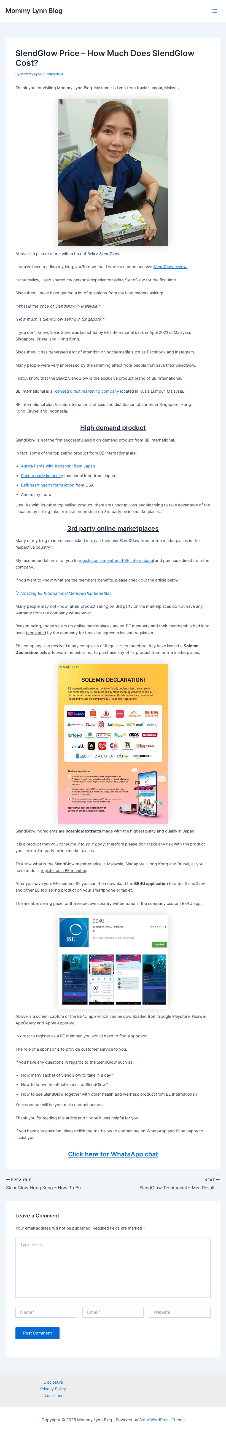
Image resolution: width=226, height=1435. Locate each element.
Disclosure (53, 1382)
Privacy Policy (53, 1388)
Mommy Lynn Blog (34, 11)
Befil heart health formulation (47, 485)
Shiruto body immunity (42, 475)
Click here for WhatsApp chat (113, 1154)
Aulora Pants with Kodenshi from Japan (58, 466)
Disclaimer (53, 1395)
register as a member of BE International (116, 560)
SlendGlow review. (170, 266)
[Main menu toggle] (214, 11)
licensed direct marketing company (86, 391)
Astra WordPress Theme (162, 1419)
